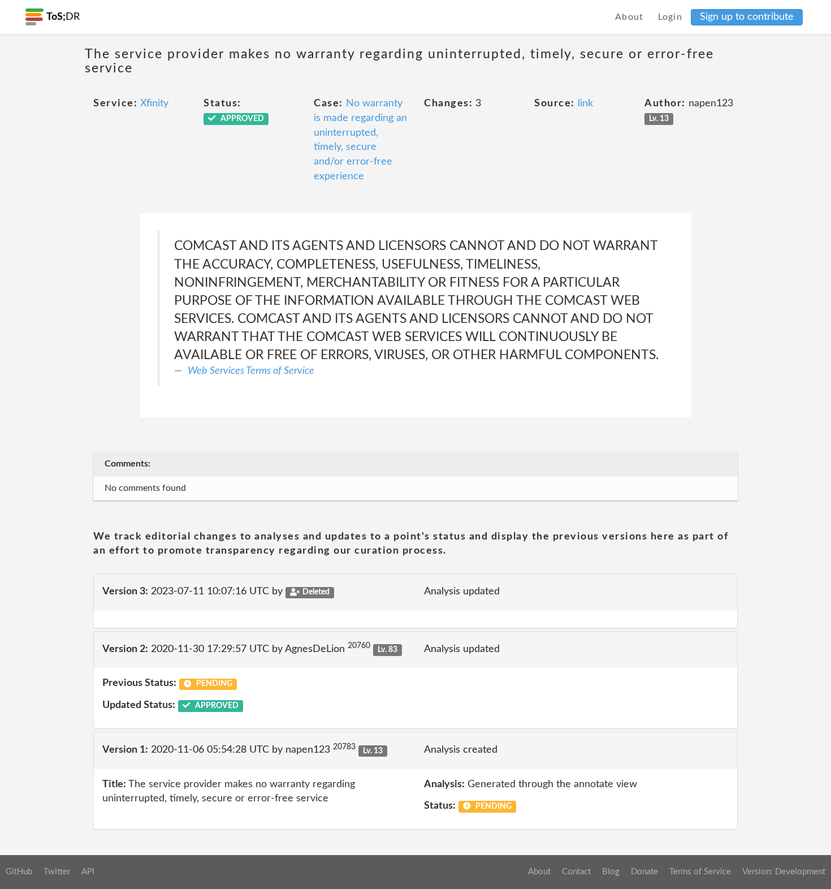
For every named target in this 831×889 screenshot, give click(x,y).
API (87, 872)
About (629, 16)
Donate (644, 872)
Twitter (57, 872)
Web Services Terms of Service (251, 371)
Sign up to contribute (747, 17)
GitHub (19, 872)
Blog (611, 872)
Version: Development (783, 872)
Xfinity (154, 103)
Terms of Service (700, 872)
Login (670, 16)
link (585, 103)
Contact (576, 872)
